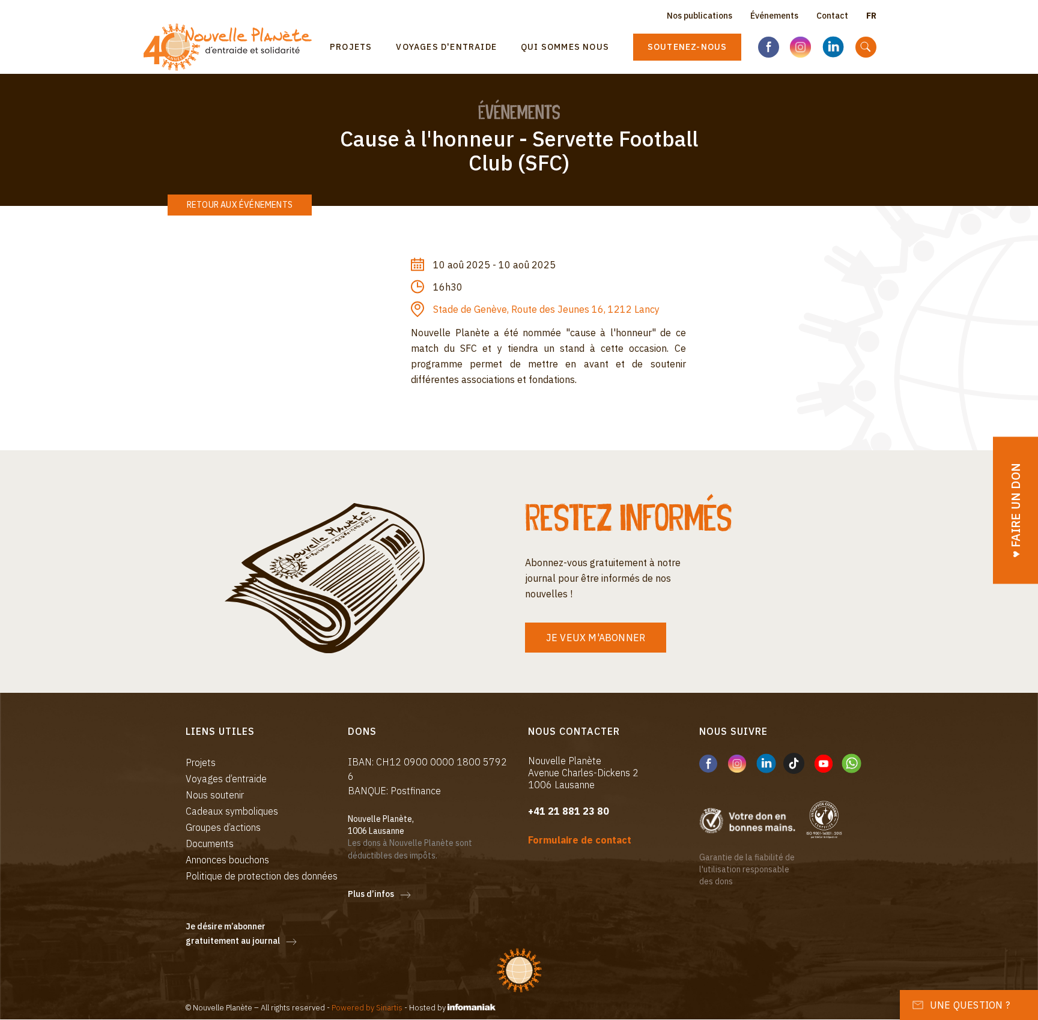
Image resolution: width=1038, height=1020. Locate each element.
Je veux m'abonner (595, 638)
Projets (351, 46)
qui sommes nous (565, 46)
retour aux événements (240, 204)
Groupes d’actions (223, 827)
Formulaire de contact (579, 840)
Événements (774, 15)
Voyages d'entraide (446, 46)
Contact (832, 15)
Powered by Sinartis (367, 1008)
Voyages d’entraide (226, 779)
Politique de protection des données (262, 876)
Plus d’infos (371, 894)
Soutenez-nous (687, 46)
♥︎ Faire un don (1015, 510)
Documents (210, 843)
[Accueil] (232, 47)
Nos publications (699, 15)
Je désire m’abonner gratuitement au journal (233, 933)
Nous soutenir (215, 795)
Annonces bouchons (227, 860)
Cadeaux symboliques (232, 811)
